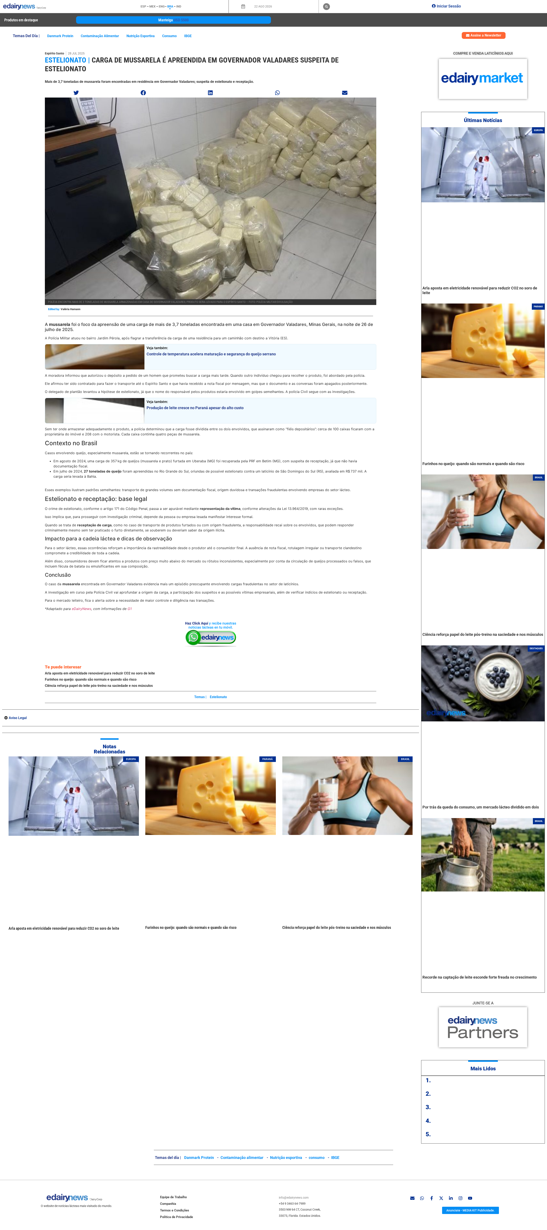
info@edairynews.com (294, 1197)
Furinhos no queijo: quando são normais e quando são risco (91, 679)
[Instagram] (460, 1198)
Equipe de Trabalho (173, 1197)
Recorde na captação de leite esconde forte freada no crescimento (479, 977)
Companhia (168, 1204)
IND (178, 6)
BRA (170, 6)
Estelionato (218, 697)
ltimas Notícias (484, 120)
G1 (130, 609)
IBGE (188, 36)
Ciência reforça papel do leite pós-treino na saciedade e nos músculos (99, 686)
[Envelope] (412, 1198)
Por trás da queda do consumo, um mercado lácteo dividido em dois (480, 807)
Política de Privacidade (176, 1217)
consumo (169, 36)
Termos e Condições (174, 1210)
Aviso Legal (18, 718)
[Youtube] (470, 1198)
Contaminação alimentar (100, 36)
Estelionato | (67, 60)
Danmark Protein (60, 36)
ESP (143, 6)
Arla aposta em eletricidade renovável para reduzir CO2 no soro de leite (100, 673)
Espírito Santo (54, 53)
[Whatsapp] (422, 1198)
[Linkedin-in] (451, 1198)
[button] (326, 6)
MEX (152, 6)
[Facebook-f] (431, 1198)
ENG (162, 6)
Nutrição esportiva (140, 36)
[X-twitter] (441, 1198)
